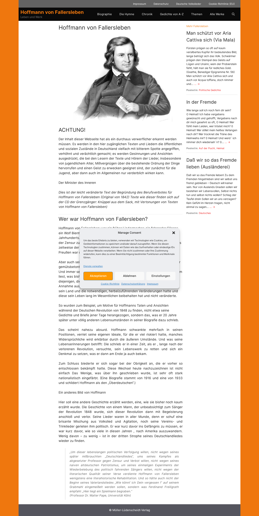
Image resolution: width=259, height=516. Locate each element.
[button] (174, 233)
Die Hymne (126, 14)
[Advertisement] (39, 81)
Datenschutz (161, 3)
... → (197, 83)
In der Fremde (201, 102)
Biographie (104, 14)
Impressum (152, 283)
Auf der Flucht (207, 148)
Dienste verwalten (93, 266)
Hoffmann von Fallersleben (52, 12)
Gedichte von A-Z (172, 14)
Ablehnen (129, 276)
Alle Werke (217, 14)
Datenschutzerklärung (133, 283)
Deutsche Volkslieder (188, 3)
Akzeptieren (98, 276)
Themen (196, 14)
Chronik (147, 14)
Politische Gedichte (210, 90)
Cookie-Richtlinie (110, 283)
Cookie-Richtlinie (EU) (222, 3)
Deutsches (205, 213)
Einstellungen (160, 276)
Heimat (220, 148)
